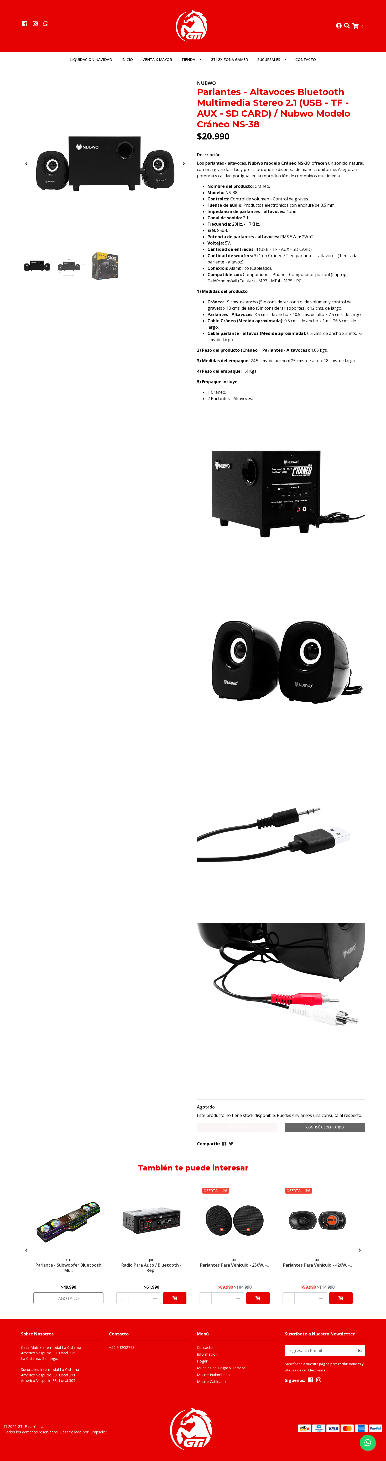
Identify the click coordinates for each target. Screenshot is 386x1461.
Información (207, 1354)
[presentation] (26, 163)
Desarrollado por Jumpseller (83, 1431)
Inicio (127, 59)
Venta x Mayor (157, 59)
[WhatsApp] (46, 24)
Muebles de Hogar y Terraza (221, 1367)
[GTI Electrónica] (193, 25)
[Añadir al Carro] (174, 1298)
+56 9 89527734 (123, 1347)
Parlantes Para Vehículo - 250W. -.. (234, 1265)
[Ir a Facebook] (24, 24)
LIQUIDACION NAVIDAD (91, 59)
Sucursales (268, 59)
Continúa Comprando (325, 1127)
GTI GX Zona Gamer (229, 59)
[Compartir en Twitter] (231, 1144)
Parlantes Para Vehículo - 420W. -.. (317, 1265)
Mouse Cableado (211, 1381)
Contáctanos (237, 1127)
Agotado (206, 1107)
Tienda (188, 59)
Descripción (209, 155)
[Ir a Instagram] (35, 24)
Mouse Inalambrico (213, 1374)
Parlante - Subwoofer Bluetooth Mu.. (68, 1267)
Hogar (202, 1361)
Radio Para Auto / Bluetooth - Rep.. (151, 1267)
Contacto (305, 59)
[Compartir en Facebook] (224, 1144)
